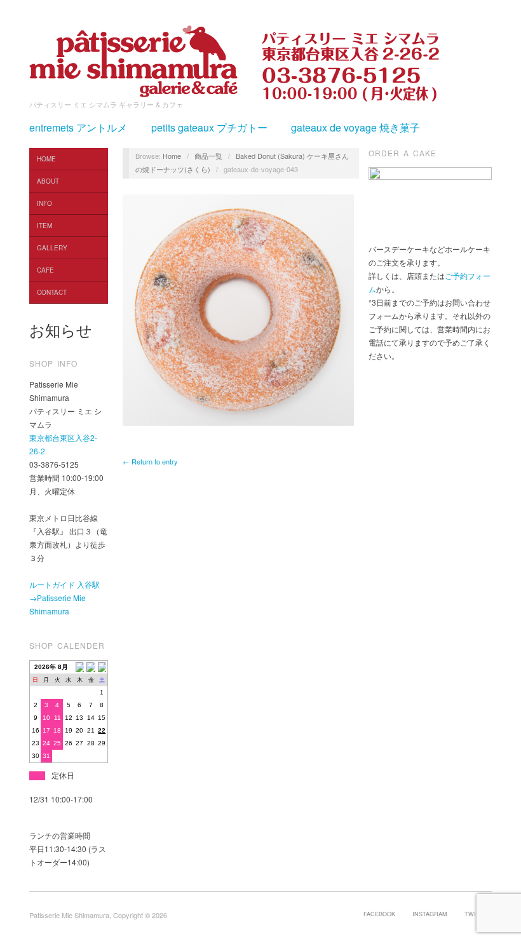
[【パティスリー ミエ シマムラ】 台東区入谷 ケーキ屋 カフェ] (133, 57)
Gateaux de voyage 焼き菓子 (355, 128)
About (48, 181)
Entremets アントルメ (78, 128)
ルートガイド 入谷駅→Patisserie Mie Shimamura (64, 597)
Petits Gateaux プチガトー (209, 128)
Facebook (379, 913)
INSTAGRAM (429, 913)
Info (44, 203)
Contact (52, 292)
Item (44, 225)
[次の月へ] (102, 667)
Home (46, 158)
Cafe (45, 270)
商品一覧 (208, 156)
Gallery (52, 247)
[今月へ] (91, 667)
